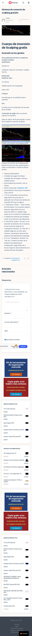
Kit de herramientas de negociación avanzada (16, 364)
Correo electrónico (12, 322)
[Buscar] (23, 2)
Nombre (8, 313)
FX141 (8, 18)
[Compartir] (28, 259)
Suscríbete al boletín (13, 340)
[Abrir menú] (3, 2)
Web (6, 331)
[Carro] (28, 2)
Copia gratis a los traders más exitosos (16, 382)
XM (26, 188)
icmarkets (20, 188)
